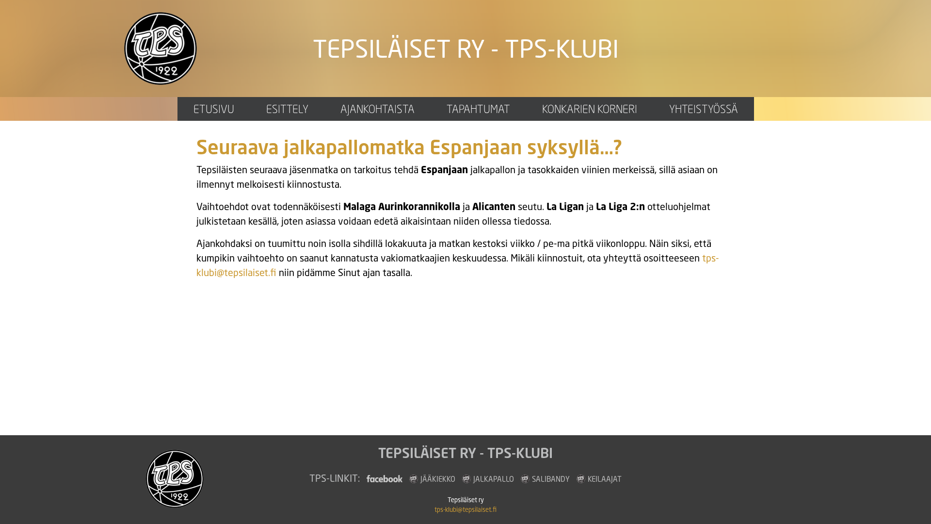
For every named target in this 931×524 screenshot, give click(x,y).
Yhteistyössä (703, 109)
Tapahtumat (478, 109)
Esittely (287, 109)
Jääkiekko (437, 479)
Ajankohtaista (377, 109)
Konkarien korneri (589, 109)
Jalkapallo (493, 479)
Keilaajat (605, 479)
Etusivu (213, 109)
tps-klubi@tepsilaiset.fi (465, 510)
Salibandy (551, 479)
